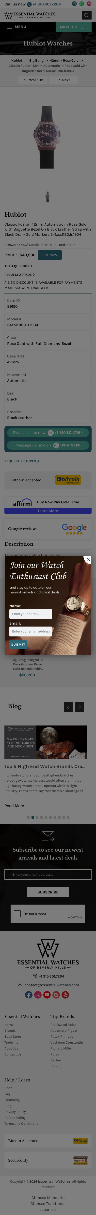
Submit (18, 644)
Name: (15, 606)
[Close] (87, 560)
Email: (15, 623)
